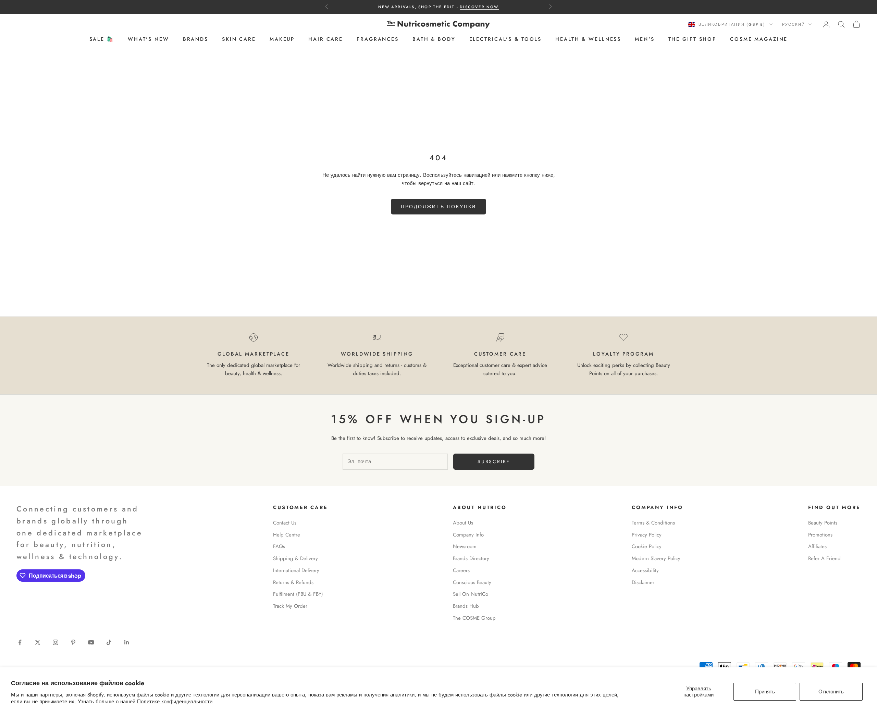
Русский (793, 24)
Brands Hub (466, 606)
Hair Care (325, 39)
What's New (148, 39)
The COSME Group (474, 618)
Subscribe (494, 461)
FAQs (279, 546)
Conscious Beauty (472, 582)
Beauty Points (822, 523)
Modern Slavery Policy (656, 558)
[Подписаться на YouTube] (91, 642)
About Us (463, 523)
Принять (765, 691)
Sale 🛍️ (101, 39)
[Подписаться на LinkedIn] (126, 642)
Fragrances (378, 39)
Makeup (282, 39)
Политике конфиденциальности (174, 701)
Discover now (479, 7)
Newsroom (465, 546)
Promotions (820, 535)
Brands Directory (471, 558)
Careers (461, 570)
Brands (195, 39)
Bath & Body (434, 39)
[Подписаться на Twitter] (37, 642)
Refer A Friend (824, 558)
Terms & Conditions (653, 523)
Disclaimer (643, 582)
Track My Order (290, 606)
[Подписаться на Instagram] (55, 642)
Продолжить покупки (438, 206)
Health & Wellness (588, 39)
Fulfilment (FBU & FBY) (298, 594)
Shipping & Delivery (295, 558)
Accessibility (645, 570)
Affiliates (817, 546)
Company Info (468, 535)
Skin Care (239, 39)
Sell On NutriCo (470, 594)
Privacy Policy (647, 535)
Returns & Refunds (293, 582)
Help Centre (286, 535)
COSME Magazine (759, 39)
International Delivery (296, 570)
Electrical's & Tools (505, 39)
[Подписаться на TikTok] (109, 642)
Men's (644, 39)
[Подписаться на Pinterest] (73, 642)
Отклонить (831, 691)
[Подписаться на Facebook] (19, 642)
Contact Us (284, 523)
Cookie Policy (647, 546)
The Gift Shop (692, 39)
